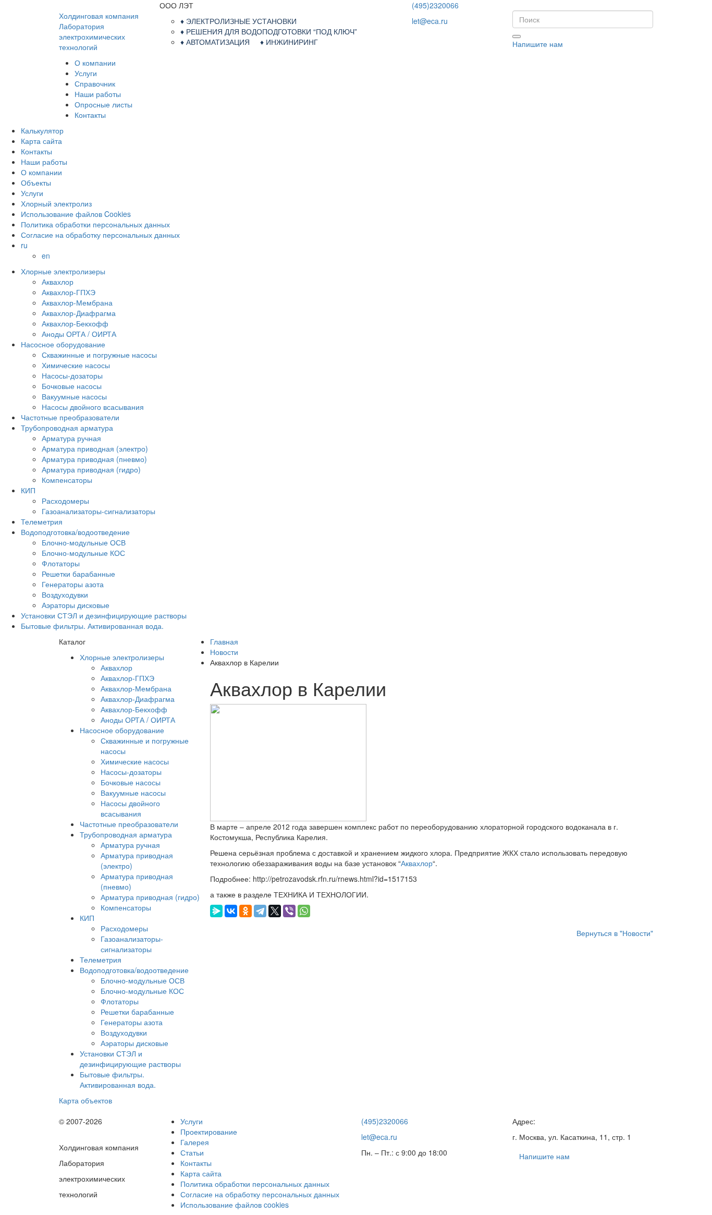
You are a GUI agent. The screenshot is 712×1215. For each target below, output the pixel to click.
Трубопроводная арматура (67, 427)
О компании (95, 62)
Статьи (192, 1152)
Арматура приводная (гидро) (91, 469)
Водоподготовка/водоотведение (75, 532)
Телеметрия (42, 521)
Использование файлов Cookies (76, 214)
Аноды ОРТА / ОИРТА (79, 334)
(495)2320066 (435, 5)
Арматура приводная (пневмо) (94, 459)
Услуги (86, 73)
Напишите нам (537, 44)
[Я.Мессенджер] (216, 911)
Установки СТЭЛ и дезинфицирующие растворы (104, 615)
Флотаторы (61, 563)
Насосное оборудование (63, 344)
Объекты (36, 182)
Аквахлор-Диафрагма (79, 313)
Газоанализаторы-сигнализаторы (98, 511)
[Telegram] (260, 911)
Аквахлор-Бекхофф (75, 323)
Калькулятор (42, 130)
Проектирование (208, 1131)
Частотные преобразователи (70, 417)
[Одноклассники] (245, 911)
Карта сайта (41, 141)
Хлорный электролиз (56, 203)
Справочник (95, 83)
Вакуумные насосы (74, 396)
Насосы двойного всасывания (93, 407)
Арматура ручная (71, 438)
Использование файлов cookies (234, 1204)
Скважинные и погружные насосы (99, 354)
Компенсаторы (67, 480)
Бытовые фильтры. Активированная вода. (92, 626)
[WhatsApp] (304, 911)
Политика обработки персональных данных (95, 224)
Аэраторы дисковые (75, 605)
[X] (274, 911)
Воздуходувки (65, 594)
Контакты (90, 115)
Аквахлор (57, 281)
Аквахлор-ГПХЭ (68, 292)
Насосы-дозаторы (72, 375)
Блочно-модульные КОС (83, 553)
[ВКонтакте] (231, 911)
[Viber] (289, 911)
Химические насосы (76, 365)
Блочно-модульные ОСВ (84, 542)
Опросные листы (103, 104)
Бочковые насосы (72, 386)
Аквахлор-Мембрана (77, 302)
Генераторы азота (73, 584)
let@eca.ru (430, 21)
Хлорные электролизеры (63, 271)
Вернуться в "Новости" (614, 933)
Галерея (194, 1142)
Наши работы (98, 94)
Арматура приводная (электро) (95, 448)
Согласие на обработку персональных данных (100, 234)
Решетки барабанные (78, 573)
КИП (28, 490)
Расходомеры (65, 500)
